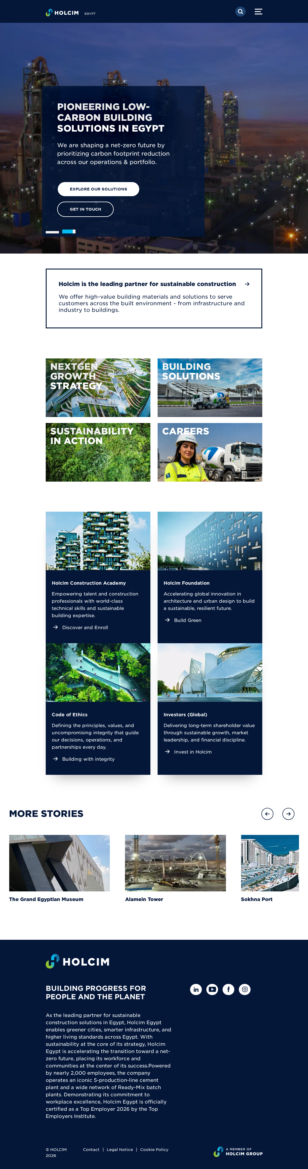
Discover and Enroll (85, 627)
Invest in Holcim (193, 751)
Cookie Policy (154, 1149)
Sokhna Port (257, 899)
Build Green (188, 620)
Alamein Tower (144, 899)
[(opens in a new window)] (98, 387)
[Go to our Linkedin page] (197, 989)
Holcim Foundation (187, 583)
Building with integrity (88, 759)
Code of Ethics (70, 714)
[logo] (62, 13)
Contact (91, 1149)
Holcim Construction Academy (89, 583)
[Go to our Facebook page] (230, 989)
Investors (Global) (185, 714)
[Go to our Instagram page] (246, 989)
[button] (267, 814)
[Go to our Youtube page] (213, 989)
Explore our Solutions (98, 189)
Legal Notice (120, 1149)
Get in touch (85, 209)
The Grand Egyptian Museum (46, 899)
